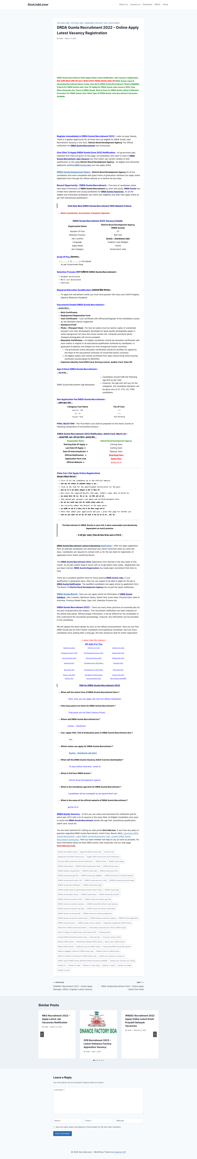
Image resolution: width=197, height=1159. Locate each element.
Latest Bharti (114, 23)
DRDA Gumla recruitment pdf (69, 913)
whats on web (63, 970)
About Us (123, 4)
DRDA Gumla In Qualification (69, 871)
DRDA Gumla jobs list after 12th (70, 880)
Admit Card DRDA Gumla (67, 852)
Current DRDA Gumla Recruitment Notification (75, 861)
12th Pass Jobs (77, 23)
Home (165, 4)
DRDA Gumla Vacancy (66, 923)
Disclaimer (147, 4)
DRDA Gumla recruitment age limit (98, 899)
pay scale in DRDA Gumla (115, 942)
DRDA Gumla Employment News (73, 172)
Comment (59, 1090)
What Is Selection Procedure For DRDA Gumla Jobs (77, 956)
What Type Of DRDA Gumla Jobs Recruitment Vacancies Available (82, 961)
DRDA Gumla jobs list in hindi (96, 880)
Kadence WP (120, 1152)
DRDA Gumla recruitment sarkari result (72, 918)
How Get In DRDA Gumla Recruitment (72, 928)
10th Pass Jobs (63, 23)
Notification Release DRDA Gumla (89, 942)
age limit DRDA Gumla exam (90, 852)
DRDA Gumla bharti (65, 866)
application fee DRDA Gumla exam (71, 857)
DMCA (157, 4)
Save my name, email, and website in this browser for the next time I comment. (88, 1127)
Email (88, 1121)
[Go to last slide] (42, 1034)
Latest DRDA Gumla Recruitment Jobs (72, 937)
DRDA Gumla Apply (116, 861)
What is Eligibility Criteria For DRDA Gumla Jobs (75, 951)
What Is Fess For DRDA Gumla (107, 951)
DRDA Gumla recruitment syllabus (103, 918)
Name (57, 1121)
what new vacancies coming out (111, 956)
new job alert (95, 937)
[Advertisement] (98, 59)
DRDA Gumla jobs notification (69, 885)
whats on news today (91, 965)
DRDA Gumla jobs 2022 (109, 871)
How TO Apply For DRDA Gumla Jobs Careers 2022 (77, 932)
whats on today (109, 965)
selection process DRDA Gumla (88, 946)
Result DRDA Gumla (65, 946)
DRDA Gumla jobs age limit (68, 875)
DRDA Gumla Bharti (67, 594)
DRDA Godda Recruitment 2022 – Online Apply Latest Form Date (122, 986)
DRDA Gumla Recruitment (109, 894)
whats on (62, 965)
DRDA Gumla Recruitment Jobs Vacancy (102, 904)
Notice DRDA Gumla (66, 942)
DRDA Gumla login (112, 890)
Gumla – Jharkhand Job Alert (83, 753)
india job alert (104, 932)
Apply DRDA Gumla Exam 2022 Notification (103, 857)
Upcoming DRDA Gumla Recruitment (117, 946)
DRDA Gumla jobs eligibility (91, 875)
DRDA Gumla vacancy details (89, 923)
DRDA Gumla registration (128, 918)
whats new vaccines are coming (122, 961)
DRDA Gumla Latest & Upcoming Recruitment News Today (80, 890)
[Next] (155, 1034)
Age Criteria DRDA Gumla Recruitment (76, 369)
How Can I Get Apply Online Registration (78, 473)
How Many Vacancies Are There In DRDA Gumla (107, 928)
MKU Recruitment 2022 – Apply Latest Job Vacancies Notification (56, 1019)
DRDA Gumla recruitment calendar (71, 904)
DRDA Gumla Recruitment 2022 (70, 899)
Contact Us (135, 4)
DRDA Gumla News (88, 894)
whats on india (74, 965)
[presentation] (98, 1022)
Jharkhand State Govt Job (95, 23)
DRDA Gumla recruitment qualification (97, 913)
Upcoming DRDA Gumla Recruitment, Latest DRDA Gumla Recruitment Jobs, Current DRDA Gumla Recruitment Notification (98, 836)
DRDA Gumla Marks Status (68, 894)
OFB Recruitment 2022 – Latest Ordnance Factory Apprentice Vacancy (97, 1043)
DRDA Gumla (101, 861)
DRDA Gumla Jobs (90, 871)
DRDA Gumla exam (110, 866)
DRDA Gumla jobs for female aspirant (119, 875)
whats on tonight (124, 965)
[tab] (94, 1060)
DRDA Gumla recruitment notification (101, 909)
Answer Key (109, 852)
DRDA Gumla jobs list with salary (122, 880)
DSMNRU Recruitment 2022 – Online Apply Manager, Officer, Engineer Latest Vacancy (72, 986)
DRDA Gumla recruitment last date (71, 909)
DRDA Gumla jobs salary (92, 885)
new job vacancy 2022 (112, 937)
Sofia (61, 38)
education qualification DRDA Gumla (117, 923)
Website (120, 1121)
